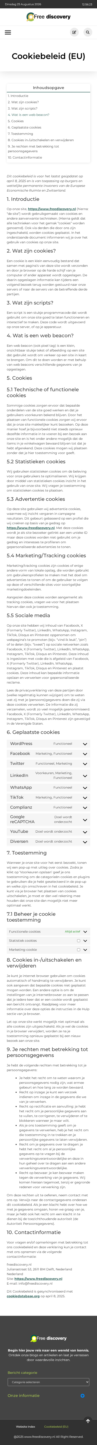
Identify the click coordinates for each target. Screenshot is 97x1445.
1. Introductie (18, 96)
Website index (25, 1426)
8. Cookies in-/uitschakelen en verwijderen (41, 140)
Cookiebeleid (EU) (56, 1426)
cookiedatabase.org (23, 1296)
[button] (87, 32)
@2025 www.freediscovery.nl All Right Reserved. (48, 1436)
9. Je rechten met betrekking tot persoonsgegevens (33, 148)
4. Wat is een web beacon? (28, 115)
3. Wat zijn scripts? (22, 108)
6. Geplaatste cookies (24, 127)
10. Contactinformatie (25, 157)
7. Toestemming (20, 134)
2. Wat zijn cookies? (23, 102)
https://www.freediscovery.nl (52, 209)
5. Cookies (16, 121)
